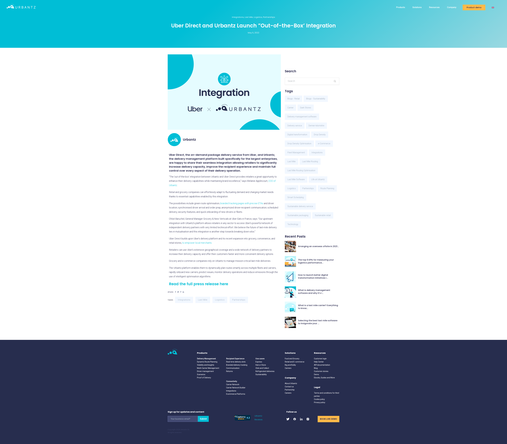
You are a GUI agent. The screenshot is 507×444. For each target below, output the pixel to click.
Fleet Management (296, 152)
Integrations (238, 17)
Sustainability (261, 374)
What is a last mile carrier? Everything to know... (318, 307)
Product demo (474, 7)
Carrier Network (232, 384)
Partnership (290, 390)
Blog (316, 368)
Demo (316, 374)
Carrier (290, 107)
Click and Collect (262, 368)
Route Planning (327, 188)
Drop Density (320, 134)
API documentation (322, 365)
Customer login (320, 359)
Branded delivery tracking (236, 365)
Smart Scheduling (295, 197)
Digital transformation (297, 134)
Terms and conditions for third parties (326, 394)
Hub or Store (260, 365)
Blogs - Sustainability (315, 98)
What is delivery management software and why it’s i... (314, 292)
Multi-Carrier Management (208, 368)
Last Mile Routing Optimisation (301, 170)
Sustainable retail (323, 215)
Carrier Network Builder (235, 388)
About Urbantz (291, 383)
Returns (229, 371)
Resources (434, 7)
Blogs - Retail (293, 98)
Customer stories (321, 371)
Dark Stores (305, 107)
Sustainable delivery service (300, 206)
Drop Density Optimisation (299, 143)
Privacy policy (319, 402)
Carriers (288, 368)
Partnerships (269, 17)
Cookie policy (319, 399)
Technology (292, 224)
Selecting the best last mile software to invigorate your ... (317, 322)
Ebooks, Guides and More (324, 378)
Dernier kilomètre (316, 125)
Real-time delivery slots (236, 362)
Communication (233, 368)
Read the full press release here (198, 284)
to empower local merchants (197, 242)
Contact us (289, 387)
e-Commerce (324, 143)
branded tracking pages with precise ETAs (241, 203)
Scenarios (201, 374)
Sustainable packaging (297, 215)
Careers (288, 393)
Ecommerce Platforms (235, 394)
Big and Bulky (290, 365)
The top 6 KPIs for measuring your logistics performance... (316, 261)
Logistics (258, 17)
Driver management (205, 371)
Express (258, 362)
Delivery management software (301, 116)
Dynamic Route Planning (207, 362)
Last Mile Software (296, 179)
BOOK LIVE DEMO (328, 419)
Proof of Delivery (204, 378)
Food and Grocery (292, 359)
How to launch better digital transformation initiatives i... (313, 276)
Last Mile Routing (310, 161)
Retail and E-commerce (294, 362)
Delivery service (294, 125)
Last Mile (249, 17)
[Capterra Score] (242, 417)
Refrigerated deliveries (264, 371)
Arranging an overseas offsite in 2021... (318, 246)
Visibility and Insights (205, 365)
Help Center (319, 362)
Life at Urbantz (318, 179)
